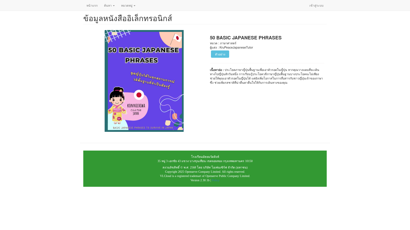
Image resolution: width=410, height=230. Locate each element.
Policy (216, 180)
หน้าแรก (92, 5)
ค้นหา (108, 5)
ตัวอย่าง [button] (220, 54)
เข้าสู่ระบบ (316, 5)
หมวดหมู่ (127, 5)
